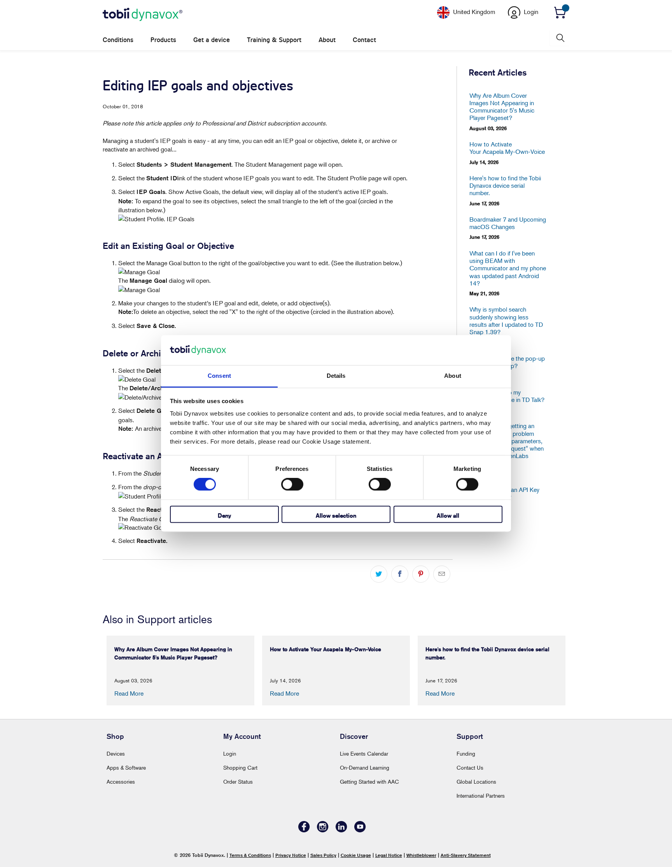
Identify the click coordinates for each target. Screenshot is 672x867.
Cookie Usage (356, 855)
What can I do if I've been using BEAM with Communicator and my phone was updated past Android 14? (507, 268)
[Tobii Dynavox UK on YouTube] (360, 830)
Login (229, 753)
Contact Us (470, 767)
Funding (466, 753)
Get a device (211, 40)
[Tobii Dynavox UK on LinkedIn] (341, 830)
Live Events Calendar (364, 753)
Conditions (118, 40)
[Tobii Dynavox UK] (142, 15)
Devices (116, 753)
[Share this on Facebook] (399, 574)
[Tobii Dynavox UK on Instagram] (322, 830)
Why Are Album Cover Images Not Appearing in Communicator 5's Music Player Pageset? (501, 107)
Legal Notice (388, 855)
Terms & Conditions (250, 855)
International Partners (481, 795)
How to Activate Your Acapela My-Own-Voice (507, 148)
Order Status (238, 781)
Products (163, 40)
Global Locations (476, 781)
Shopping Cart (240, 767)
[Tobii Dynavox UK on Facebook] (304, 830)
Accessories (121, 781)
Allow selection (336, 515)
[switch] (292, 484)
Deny (224, 515)
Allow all (448, 515)
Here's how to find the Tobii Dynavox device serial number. (505, 185)
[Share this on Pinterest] (420, 574)
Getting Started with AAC (369, 781)
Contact (364, 40)
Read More (129, 693)
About (327, 40)
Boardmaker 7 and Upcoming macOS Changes (507, 223)
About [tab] (452, 375)
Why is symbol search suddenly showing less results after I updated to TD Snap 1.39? (506, 321)
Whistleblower (421, 855)
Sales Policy (323, 855)
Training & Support (274, 40)
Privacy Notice (290, 855)
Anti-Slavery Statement (466, 855)
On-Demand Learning (364, 767)
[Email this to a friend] (441, 574)
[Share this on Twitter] (378, 574)
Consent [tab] (219, 375)
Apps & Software (126, 767)
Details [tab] (336, 375)
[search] (559, 38)
